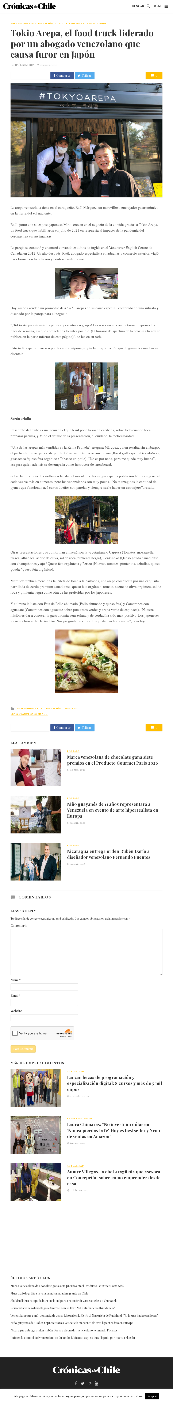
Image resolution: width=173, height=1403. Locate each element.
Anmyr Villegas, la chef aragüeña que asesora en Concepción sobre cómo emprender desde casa (114, 1177)
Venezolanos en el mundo (87, 23)
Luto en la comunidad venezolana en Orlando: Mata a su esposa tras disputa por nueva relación (73, 1338)
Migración (45, 23)
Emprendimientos (23, 23)
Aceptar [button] (152, 1396)
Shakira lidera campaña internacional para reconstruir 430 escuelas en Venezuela (64, 1301)
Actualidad (75, 1071)
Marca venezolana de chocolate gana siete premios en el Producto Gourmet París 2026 (112, 760)
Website (16, 1011)
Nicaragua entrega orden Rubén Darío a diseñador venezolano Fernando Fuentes (108, 854)
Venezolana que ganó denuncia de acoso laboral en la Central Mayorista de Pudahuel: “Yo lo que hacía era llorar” (85, 1315)
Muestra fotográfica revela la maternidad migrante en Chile (49, 1293)
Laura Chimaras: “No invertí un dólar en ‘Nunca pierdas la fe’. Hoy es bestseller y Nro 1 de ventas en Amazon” (113, 1130)
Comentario (19, 926)
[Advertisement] (86, 1237)
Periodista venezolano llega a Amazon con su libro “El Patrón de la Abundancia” (63, 1308)
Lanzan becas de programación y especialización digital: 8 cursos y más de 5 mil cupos (114, 1083)
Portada (61, 23)
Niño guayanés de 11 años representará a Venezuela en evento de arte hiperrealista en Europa (112, 810)
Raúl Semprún (25, 64)
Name (16, 980)
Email (15, 995)
